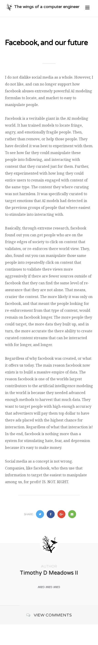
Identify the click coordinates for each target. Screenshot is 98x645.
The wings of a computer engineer (46, 6)
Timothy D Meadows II (49, 573)
